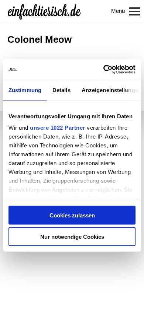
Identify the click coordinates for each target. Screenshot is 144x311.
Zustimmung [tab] (24, 90)
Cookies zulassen (72, 215)
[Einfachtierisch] (44, 11)
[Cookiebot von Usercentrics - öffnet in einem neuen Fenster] (104, 69)
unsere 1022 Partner (57, 128)
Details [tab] (61, 90)
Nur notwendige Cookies (72, 237)
